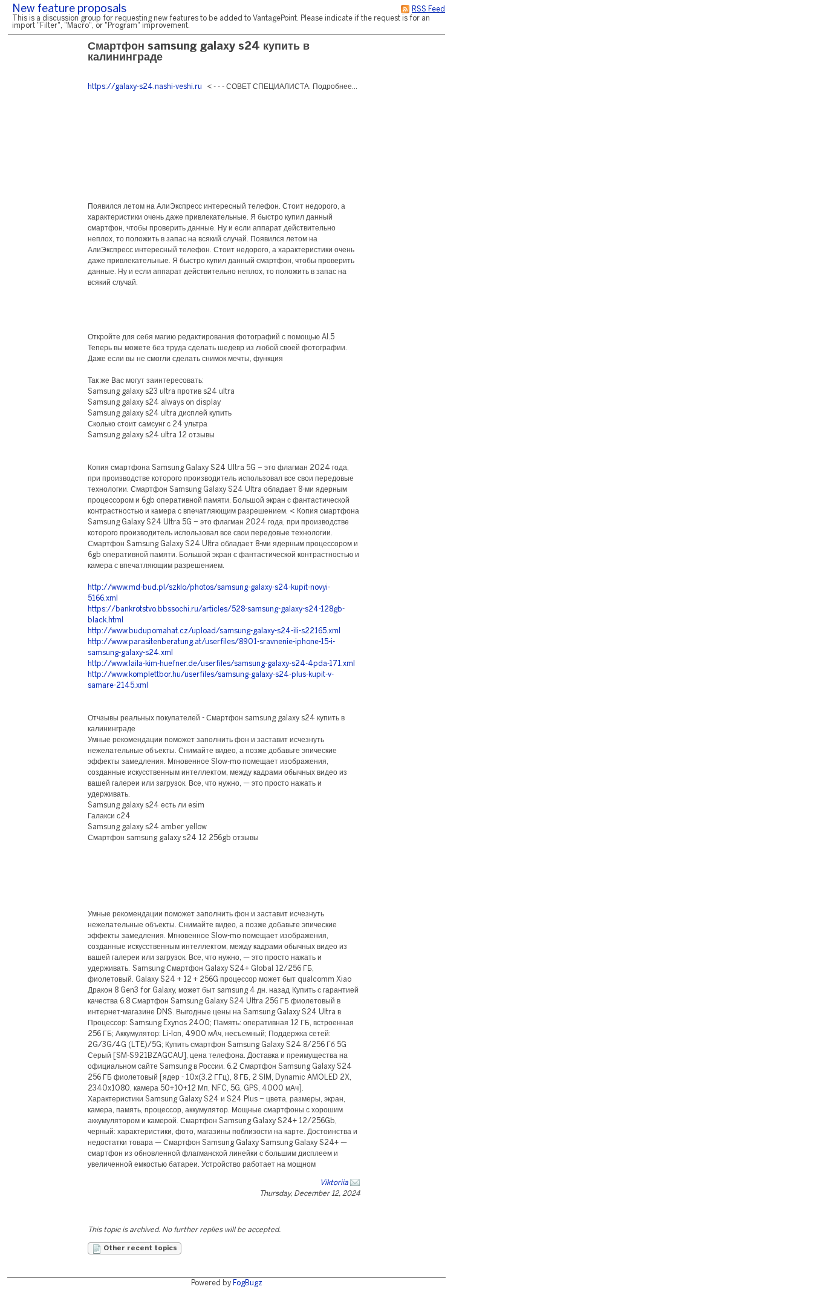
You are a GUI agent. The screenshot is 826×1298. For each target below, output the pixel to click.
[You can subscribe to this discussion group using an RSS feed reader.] (405, 9)
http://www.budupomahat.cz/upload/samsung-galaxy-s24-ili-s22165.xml (214, 631)
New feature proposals (69, 9)
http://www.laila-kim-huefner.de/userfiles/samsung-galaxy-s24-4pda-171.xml (221, 663)
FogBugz (247, 1283)
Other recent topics (139, 1248)
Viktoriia (334, 1182)
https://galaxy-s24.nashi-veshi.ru (145, 86)
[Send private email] (355, 1182)
